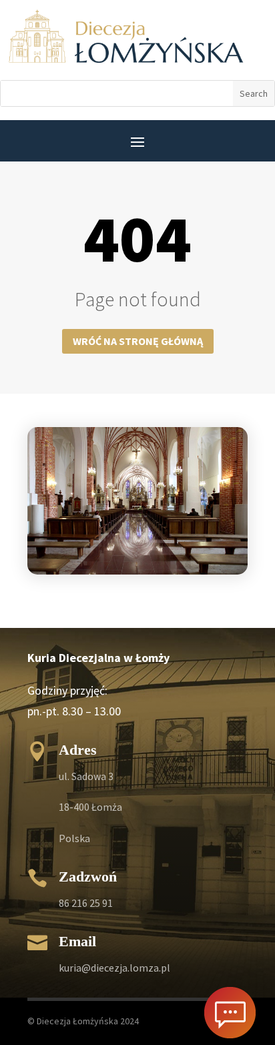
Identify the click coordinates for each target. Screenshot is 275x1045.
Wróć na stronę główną (138, 341)
